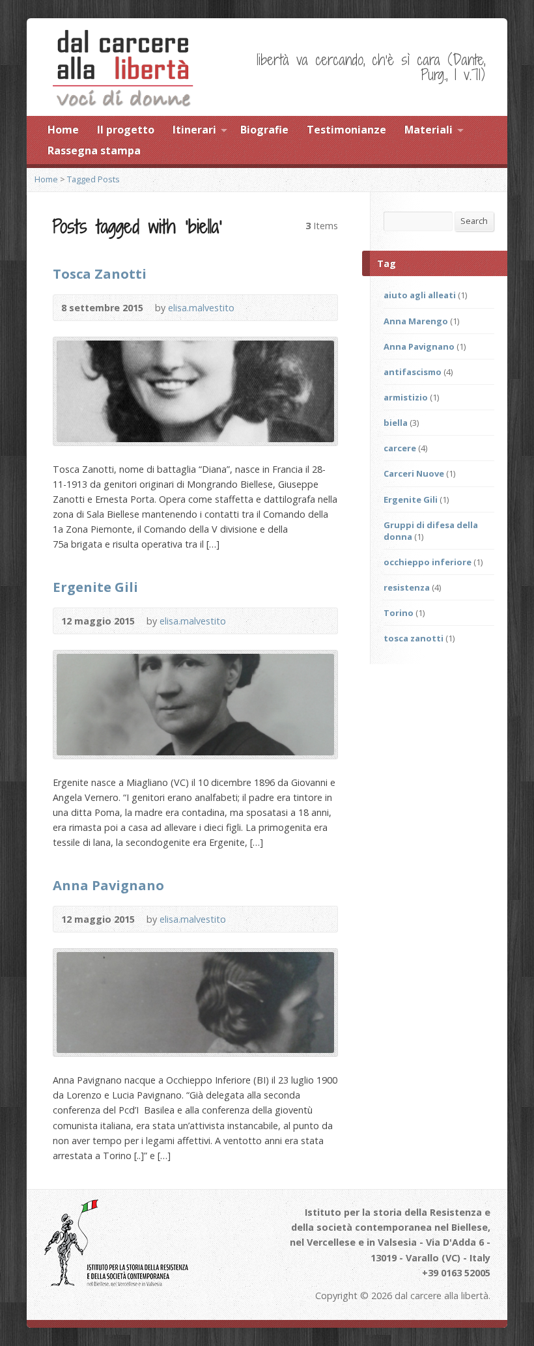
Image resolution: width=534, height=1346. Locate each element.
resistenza (407, 587)
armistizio (406, 397)
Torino (399, 613)
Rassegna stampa (94, 150)
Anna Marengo (416, 321)
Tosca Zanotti (100, 273)
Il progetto (125, 129)
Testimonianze (346, 129)
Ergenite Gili (95, 587)
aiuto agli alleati (420, 295)
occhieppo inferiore (427, 562)
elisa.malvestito (201, 307)
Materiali (428, 129)
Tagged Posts (93, 179)
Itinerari (194, 129)
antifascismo (413, 372)
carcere (400, 448)
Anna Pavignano (108, 885)
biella (396, 422)
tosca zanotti (413, 638)
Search (474, 221)
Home (63, 129)
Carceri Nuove (414, 473)
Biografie (264, 129)
